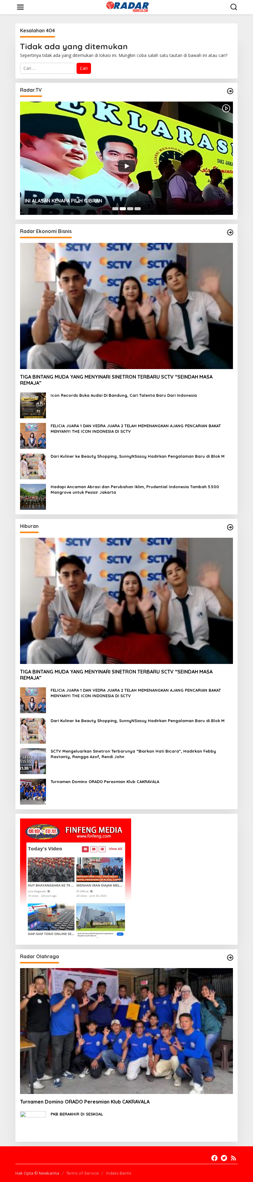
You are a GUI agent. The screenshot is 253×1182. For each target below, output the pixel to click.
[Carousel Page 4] (138, 208)
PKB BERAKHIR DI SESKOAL (77, 1114)
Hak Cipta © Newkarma (37, 1173)
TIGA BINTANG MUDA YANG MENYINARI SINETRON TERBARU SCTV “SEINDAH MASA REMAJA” (116, 380)
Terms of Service (82, 1173)
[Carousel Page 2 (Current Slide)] (123, 208)
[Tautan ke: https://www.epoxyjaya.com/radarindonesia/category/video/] (230, 91)
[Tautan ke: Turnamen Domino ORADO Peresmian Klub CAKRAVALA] (33, 791)
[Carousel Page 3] (130, 208)
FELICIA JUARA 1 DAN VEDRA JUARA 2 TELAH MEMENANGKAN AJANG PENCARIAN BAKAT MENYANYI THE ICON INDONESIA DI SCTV (136, 428)
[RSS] (234, 1158)
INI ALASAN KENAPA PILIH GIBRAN (63, 201)
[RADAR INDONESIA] (127, 7)
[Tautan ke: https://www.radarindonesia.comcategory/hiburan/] (230, 527)
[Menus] (20, 7)
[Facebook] (214, 1158)
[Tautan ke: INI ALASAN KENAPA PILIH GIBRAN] (126, 158)
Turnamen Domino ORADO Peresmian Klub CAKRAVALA (105, 781)
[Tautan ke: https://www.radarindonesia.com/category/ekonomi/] (230, 232)
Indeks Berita (118, 1173)
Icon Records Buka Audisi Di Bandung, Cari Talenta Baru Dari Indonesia (124, 395)
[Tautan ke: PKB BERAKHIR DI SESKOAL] (33, 1124)
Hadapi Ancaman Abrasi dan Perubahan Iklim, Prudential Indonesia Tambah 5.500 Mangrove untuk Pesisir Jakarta (135, 489)
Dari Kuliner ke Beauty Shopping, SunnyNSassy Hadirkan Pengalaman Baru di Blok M (138, 456)
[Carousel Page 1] (115, 208)
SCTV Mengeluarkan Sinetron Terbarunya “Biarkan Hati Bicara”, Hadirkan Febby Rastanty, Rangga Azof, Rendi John (133, 754)
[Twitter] (224, 1158)
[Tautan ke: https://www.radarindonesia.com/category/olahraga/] (230, 957)
